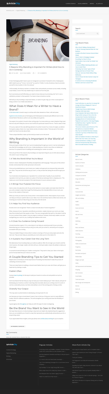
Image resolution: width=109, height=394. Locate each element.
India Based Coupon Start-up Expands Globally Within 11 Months (86, 371)
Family (77, 188)
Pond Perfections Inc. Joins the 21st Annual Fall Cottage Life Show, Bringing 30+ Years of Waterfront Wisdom (87, 105)
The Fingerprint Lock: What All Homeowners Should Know (85, 361)
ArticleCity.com (10, 10)
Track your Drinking (77, 357)
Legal (76, 217)
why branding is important (17, 326)
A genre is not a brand (15, 116)
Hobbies (77, 205)
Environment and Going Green (82, 185)
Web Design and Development (82, 282)
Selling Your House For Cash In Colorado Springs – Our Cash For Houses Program (87, 376)
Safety (76, 263)
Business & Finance (80, 162)
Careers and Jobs (79, 166)
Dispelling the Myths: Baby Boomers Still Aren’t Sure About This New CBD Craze (87, 366)
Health (77, 201)
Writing (77, 292)
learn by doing (18, 275)
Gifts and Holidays (79, 198)
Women (77, 286)
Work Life (77, 289)
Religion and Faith (79, 260)
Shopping (77, 269)
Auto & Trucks (78, 159)
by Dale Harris (26, 73)
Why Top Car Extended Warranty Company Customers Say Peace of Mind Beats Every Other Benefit (86, 132)
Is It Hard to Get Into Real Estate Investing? (51, 359)
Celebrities (77, 169)
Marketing (77, 221)
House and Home (79, 208)
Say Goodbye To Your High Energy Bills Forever (52, 367)
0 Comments (43, 73)
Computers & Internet (80, 175)
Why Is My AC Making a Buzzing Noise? (85, 47)
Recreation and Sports (80, 253)
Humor (77, 211)
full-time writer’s (15, 112)
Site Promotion (79, 273)
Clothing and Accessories (81, 172)
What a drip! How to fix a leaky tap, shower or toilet (53, 370)
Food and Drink (79, 192)
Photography (78, 240)
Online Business (79, 230)
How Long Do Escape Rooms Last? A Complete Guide (86, 349)
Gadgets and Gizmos (80, 195)
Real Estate (78, 250)
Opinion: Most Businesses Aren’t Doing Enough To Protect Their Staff (87, 353)
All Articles (9, 359)
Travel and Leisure (79, 279)
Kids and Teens (79, 214)
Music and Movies (79, 227)
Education (77, 182)
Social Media (78, 276)
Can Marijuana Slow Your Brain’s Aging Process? (52, 373)
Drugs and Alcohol (79, 179)
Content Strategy (11, 350)
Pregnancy (77, 247)
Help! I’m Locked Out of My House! (48, 376)
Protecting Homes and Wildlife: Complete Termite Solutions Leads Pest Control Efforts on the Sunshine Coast (54, 350)
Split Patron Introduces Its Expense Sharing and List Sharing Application (87, 381)
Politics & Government (80, 243)
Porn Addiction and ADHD (81, 125)
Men (76, 224)
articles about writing (47, 318)
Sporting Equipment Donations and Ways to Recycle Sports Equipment (54, 355)
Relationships (78, 256)
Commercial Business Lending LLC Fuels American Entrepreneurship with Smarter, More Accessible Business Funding (86, 142)
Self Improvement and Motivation (83, 266)
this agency (23, 304)
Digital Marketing (20, 10)
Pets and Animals (79, 237)
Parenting (77, 234)
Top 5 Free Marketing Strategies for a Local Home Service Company (54, 363)
